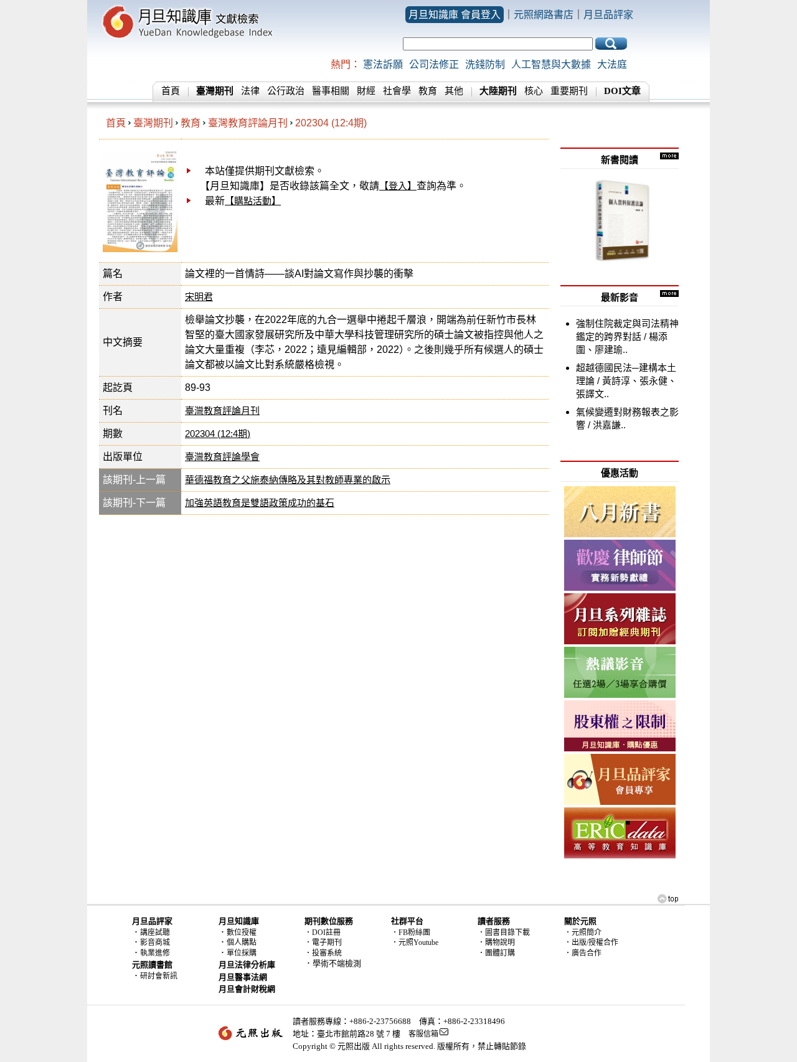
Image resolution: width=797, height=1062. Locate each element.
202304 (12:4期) (331, 123)
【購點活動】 (253, 200)
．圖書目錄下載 (504, 932)
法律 (250, 91)
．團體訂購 (496, 953)
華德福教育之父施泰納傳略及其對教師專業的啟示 (287, 479)
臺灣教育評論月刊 (248, 123)
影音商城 (155, 942)
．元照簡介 (582, 932)
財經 (366, 91)
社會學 (397, 91)
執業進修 (155, 953)
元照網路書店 (543, 14)
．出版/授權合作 (591, 942)
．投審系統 (323, 953)
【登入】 (398, 186)
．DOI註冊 (322, 932)
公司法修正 (434, 64)
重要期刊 (569, 91)
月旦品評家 (608, 14)
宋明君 (199, 296)
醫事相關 (330, 91)
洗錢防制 (485, 64)
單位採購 (242, 953)
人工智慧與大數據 (551, 64)
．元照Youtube (414, 942)
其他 (454, 91)
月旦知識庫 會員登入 (454, 14)
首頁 (170, 91)
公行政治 (285, 91)
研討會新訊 (158, 976)
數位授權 (242, 932)
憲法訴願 (383, 64)
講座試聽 (155, 932)
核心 (533, 91)
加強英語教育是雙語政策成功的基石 (259, 502)
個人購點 (242, 942)
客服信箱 (423, 1034)
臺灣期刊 (153, 123)
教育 (427, 91)
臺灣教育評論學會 (222, 456)
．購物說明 (496, 942)
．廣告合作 (582, 953)
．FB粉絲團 (410, 932)
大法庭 (612, 64)
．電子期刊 (323, 942)
